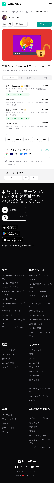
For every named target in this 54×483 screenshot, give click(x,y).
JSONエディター (37, 324)
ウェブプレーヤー (37, 291)
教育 (31, 354)
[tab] (10, 77)
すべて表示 (45, 150)
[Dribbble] (37, 466)
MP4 (9, 139)
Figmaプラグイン (10, 287)
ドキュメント (35, 350)
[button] (4, 17)
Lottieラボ (34, 375)
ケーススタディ (9, 350)
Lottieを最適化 (36, 328)
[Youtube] (32, 466)
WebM (18, 139)
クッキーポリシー (37, 435)
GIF (44, 139)
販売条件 (33, 431)
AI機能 (32, 400)
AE (26, 178)
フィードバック (9, 419)
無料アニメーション (11, 311)
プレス (5, 423)
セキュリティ (35, 422)
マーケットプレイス (11, 315)
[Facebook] (16, 466)
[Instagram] (21, 466)
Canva (32, 279)
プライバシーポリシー (39, 418)
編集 (21, 24)
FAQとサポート (36, 371)
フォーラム (34, 367)
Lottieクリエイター (11, 283)
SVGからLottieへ (37, 311)
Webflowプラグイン (38, 275)
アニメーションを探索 (12, 327)
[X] (27, 466)
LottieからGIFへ (36, 315)
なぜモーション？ (10, 367)
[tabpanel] (27, 125)
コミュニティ (35, 380)
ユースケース (8, 354)
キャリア (6, 432)
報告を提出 (12, 164)
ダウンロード (44, 24)
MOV (27, 139)
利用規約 (33, 427)
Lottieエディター (10, 299)
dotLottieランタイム (39, 396)
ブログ (32, 358)
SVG (36, 139)
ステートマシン (36, 384)
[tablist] (27, 77)
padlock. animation (13, 178)
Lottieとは (34, 362)
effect (33, 178)
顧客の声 (6, 358)
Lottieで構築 (8, 362)
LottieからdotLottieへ (39, 319)
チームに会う (8, 427)
